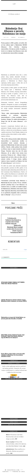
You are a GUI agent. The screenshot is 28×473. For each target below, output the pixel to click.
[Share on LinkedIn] (26, 203)
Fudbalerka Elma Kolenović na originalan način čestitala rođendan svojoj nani (13, 221)
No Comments (21, 37)
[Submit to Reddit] (24, 203)
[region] (14, 6)
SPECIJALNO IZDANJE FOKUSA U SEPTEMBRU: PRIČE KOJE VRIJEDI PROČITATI (13, 283)
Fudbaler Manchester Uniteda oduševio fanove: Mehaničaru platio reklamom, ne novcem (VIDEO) (14, 300)
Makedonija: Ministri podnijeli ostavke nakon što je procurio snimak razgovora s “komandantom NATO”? (15, 229)
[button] (14, 6)
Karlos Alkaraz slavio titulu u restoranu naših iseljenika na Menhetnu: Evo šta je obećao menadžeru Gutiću (13, 355)
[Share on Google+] (20, 203)
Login (25, 249)
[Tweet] (18, 203)
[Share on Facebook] (16, 203)
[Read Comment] (2, 436)
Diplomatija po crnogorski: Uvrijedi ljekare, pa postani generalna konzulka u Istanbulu (13, 318)
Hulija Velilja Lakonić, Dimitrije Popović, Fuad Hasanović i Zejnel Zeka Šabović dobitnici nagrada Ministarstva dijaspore (12, 336)
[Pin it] (22, 203)
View (16, 439)
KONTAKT (6, 471)
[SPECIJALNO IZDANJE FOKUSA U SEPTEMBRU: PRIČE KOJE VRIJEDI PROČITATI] (12, 276)
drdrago (13, 37)
